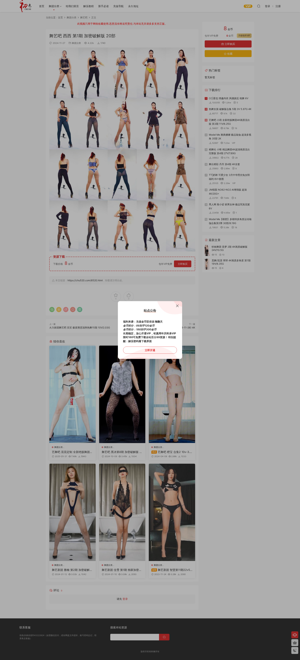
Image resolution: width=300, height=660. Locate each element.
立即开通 (150, 350)
